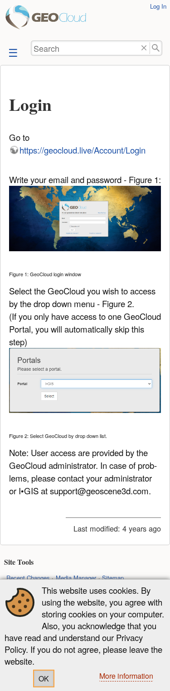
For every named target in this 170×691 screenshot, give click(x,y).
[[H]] (18, 20)
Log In (158, 6)
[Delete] (144, 48)
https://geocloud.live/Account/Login (82, 150)
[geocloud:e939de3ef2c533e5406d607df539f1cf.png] (85, 219)
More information (126, 676)
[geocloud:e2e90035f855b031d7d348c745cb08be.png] (85, 381)
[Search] (156, 48)
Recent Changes (28, 577)
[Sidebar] (12, 52)
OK (44, 678)
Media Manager (76, 577)
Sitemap (113, 577)
